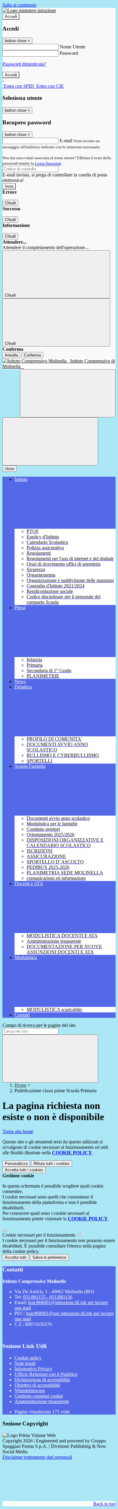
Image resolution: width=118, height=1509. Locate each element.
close (9, 468)
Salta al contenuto (19, 5)
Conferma (32, 355)
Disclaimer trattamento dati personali (37, 1457)
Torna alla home (17, 1131)
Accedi (11, 16)
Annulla (11, 355)
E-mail (66, 140)
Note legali (25, 1363)
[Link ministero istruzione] (29, 10)
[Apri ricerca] (68, 393)
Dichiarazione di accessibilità (42, 1379)
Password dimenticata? (24, 64)
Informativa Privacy (33, 1368)
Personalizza (16, 1163)
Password (69, 53)
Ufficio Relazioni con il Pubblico (46, 1374)
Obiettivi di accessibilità (37, 1385)
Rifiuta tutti (52, 1163)
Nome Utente (72, 46)
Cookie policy (28, 1357)
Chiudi (10, 203)
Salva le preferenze (49, 1257)
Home (20, 1085)
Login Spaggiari (48, 163)
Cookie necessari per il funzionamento (39, 1235)
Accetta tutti (24, 1170)
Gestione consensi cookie (39, 1396)
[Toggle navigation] (50, 441)
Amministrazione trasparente (42, 1401)
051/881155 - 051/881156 (47, 1297)
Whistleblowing (30, 1390)
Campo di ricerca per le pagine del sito (39, 1025)
